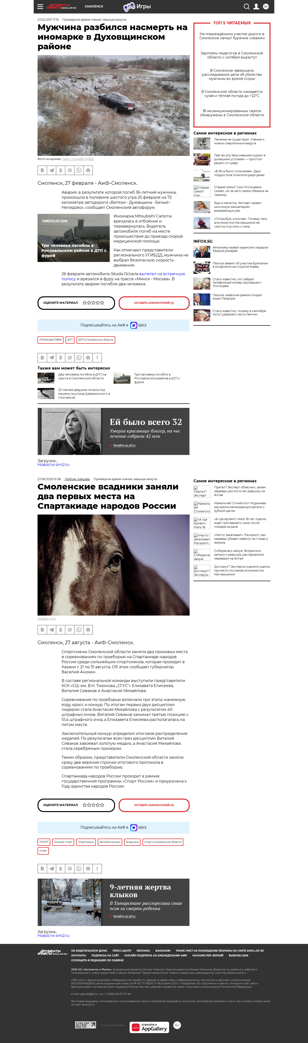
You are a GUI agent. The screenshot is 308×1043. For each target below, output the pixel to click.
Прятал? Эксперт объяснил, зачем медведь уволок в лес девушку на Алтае (239, 491)
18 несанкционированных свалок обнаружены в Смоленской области (232, 113)
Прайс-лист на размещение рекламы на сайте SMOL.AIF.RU (220, 950)
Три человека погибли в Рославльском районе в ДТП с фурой (157, 378)
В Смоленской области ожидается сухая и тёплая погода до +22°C (232, 94)
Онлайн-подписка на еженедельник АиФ (155, 955)
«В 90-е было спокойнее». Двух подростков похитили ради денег (239, 173)
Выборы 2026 (238, 955)
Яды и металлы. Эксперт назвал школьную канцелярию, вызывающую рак (238, 206)
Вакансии (162, 950)
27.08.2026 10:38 (49, 479)
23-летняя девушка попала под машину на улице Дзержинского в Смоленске (84, 393)
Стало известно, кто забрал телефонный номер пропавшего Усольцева (237, 283)
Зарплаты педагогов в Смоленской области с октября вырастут (232, 55)
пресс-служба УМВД (78, 159)
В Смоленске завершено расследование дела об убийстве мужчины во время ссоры (232, 75)
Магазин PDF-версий (207, 955)
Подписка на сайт (105, 955)
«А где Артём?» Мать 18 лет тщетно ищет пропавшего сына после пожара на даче (240, 522)
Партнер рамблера (112, 1025)
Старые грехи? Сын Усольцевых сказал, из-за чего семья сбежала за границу (241, 191)
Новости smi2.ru (54, 464)
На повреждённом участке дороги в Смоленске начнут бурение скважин (232, 36)
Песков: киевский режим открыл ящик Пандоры (237, 296)
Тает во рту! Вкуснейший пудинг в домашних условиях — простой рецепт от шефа (239, 159)
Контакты (78, 955)
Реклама (143, 950)
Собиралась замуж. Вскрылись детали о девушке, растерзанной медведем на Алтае (239, 554)
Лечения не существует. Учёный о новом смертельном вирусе (239, 141)
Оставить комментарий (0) (154, 303)
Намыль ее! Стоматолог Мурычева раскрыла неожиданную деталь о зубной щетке (240, 507)
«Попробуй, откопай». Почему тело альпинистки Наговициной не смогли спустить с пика (240, 222)
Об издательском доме (89, 950)
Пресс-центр (122, 950)
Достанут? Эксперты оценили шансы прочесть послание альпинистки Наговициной (242, 570)
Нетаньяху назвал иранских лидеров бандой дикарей (240, 249)
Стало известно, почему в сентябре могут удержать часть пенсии (239, 312)
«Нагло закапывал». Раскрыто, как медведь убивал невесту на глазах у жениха (241, 538)
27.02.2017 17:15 (48, 19)
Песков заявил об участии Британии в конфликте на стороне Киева (240, 265)
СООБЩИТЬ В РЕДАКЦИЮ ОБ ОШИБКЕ (97, 960)
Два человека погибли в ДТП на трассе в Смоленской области (82, 376)
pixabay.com (47, 618)
